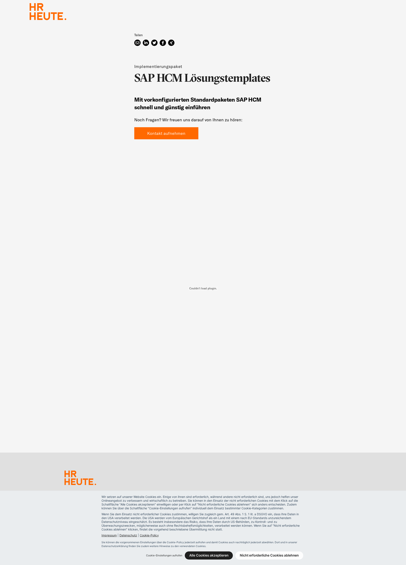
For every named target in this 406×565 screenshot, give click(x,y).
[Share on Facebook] (163, 43)
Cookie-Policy (149, 535)
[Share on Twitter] (154, 43)
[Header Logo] (48, 11)
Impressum (109, 535)
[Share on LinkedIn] (146, 43)
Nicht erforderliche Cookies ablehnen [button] (269, 555)
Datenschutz (128, 535)
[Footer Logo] (80, 479)
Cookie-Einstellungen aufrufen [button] (164, 555)
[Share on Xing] (171, 43)
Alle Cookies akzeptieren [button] (209, 555)
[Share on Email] (137, 43)
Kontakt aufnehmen (166, 133)
